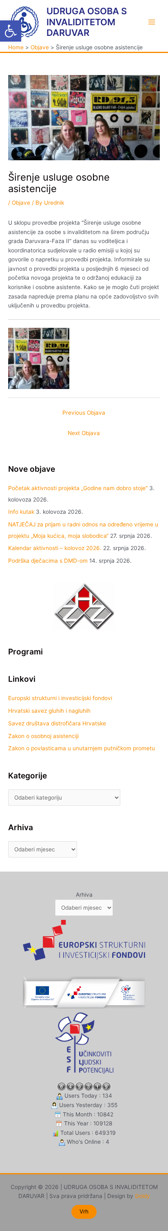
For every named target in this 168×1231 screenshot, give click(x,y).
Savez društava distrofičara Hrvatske (57, 723)
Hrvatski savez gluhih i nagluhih (49, 710)
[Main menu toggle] (152, 21)
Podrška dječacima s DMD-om (48, 560)
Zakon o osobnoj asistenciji (43, 736)
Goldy (142, 1196)
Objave (21, 202)
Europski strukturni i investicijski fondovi (60, 698)
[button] (10, 31)
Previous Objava (83, 412)
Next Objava (84, 433)
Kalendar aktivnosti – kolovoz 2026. (55, 548)
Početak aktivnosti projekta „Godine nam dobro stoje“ (78, 488)
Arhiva (84, 894)
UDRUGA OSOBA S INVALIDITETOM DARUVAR (86, 22)
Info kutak (21, 511)
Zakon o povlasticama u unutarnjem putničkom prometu (81, 748)
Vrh (84, 1211)
